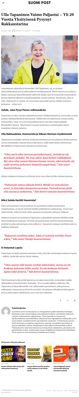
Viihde (3, 9)
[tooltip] (61, 300)
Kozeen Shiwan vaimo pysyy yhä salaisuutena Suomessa (12, 367)
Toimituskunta (26, 31)
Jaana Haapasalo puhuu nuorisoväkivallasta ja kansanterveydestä (61, 368)
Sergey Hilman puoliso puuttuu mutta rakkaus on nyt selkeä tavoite (38, 368)
